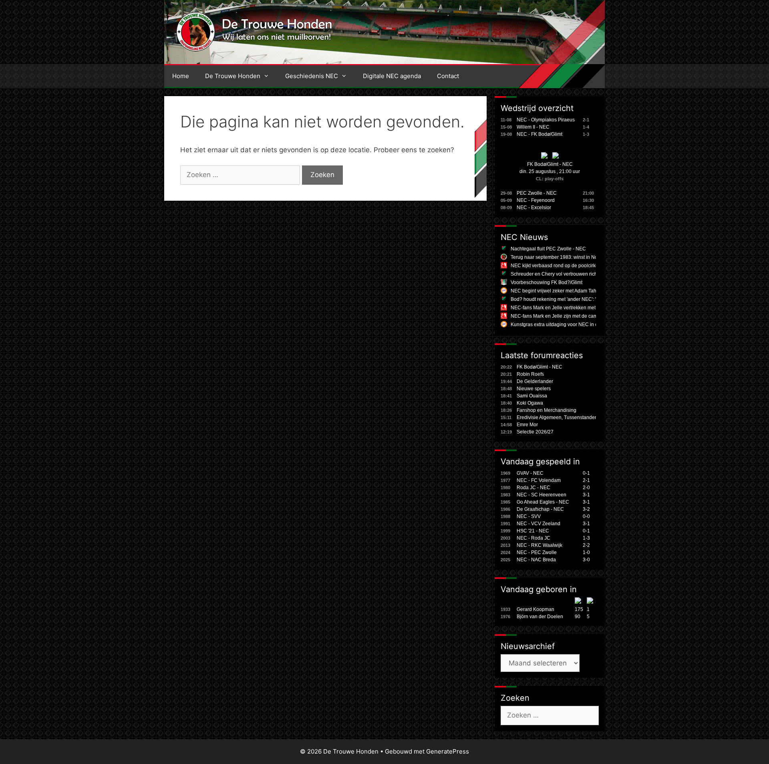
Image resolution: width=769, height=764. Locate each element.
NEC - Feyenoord (536, 200)
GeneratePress (447, 751)
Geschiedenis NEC (311, 76)
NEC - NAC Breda (536, 559)
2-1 (586, 480)
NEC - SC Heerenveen (541, 495)
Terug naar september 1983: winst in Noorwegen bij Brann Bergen (583, 257)
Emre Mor (527, 424)
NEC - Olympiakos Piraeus (546, 120)
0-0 (586, 516)
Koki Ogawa (530, 403)
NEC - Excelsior (534, 207)
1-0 (586, 552)
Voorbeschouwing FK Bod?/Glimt (546, 282)
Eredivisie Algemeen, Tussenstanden (557, 417)
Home (180, 76)
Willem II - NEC (533, 127)
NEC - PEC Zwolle (537, 552)
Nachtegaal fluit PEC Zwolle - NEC (548, 249)
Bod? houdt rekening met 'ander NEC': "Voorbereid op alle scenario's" (586, 299)
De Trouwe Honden (232, 76)
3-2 (586, 509)
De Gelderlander (535, 381)
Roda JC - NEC (533, 487)
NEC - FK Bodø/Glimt (539, 134)
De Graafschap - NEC (540, 509)
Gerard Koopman (535, 609)
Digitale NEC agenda (392, 76)
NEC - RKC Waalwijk (539, 545)
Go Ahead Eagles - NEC (543, 502)
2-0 (586, 487)
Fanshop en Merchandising (546, 410)
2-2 (586, 545)
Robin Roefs (530, 374)
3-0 (586, 559)
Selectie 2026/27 (535, 432)
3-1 (586, 495)
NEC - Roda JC (533, 538)
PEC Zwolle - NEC (537, 193)
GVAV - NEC (530, 473)
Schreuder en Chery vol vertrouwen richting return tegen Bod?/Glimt (584, 274)
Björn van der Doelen (540, 616)
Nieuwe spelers (534, 388)
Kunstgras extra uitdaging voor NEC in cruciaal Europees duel (578, 324)
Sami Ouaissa (532, 396)
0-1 (586, 473)
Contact (448, 76)
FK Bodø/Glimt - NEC (550, 164)
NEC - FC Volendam (539, 480)
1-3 (586, 538)
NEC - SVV (529, 516)
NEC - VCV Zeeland (538, 523)
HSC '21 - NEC (533, 531)
